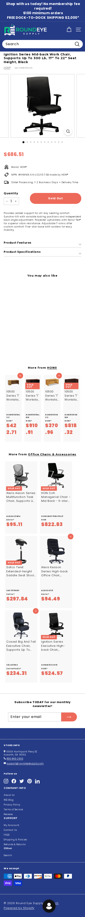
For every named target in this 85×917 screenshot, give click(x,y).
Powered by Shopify (19, 908)
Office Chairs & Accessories (52, 454)
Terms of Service (13, 809)
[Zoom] (68, 131)
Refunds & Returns (15, 844)
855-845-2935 (15, 758)
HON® (7, 67)
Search (8, 855)
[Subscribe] (69, 716)
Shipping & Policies (15, 839)
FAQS (6, 834)
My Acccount (11, 825)
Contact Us (10, 830)
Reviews (8, 814)
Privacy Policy (12, 804)
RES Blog (9, 800)
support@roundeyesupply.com (25, 763)
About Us (9, 795)
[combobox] (42, 44)
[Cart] (69, 29)
